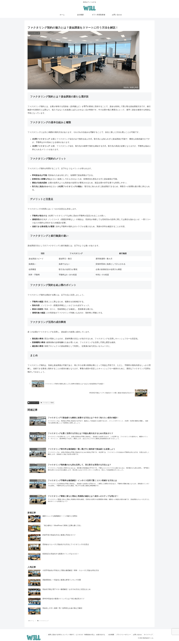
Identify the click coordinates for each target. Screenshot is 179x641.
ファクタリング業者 (48, 402)
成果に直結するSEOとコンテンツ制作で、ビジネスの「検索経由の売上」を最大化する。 (77, 634)
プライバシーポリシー (123, 634)
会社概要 (111, 634)
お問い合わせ (137, 634)
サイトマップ (148, 634)
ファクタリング (34, 402)
